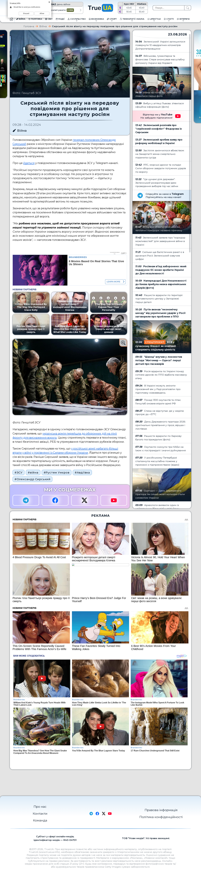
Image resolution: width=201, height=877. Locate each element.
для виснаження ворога (40, 437)
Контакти (40, 813)
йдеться (29, 163)
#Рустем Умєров (56, 472)
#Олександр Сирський (32, 479)
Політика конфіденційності (161, 817)
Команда (40, 820)
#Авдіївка (82, 472)
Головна (29, 26)
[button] (80, 10)
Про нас (40, 807)
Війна (43, 26)
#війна (33, 472)
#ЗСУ (18, 472)
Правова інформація (161, 810)
